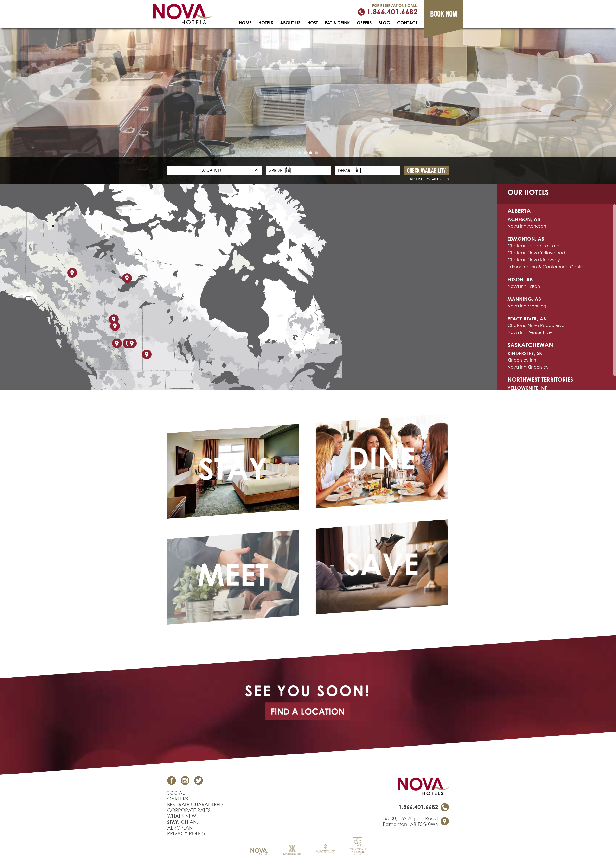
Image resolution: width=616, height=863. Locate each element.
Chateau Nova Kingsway (533, 259)
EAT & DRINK (337, 22)
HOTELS (265, 22)
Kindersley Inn (521, 360)
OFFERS (364, 22)
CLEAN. (182, 822)
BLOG (384, 22)
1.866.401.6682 (391, 12)
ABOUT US (290, 22)
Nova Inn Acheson (526, 226)
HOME (245, 22)
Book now (443, 14)
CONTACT (407, 22)
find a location (307, 711)
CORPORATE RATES (189, 810)
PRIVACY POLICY (186, 834)
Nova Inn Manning (526, 305)
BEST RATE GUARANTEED (195, 804)
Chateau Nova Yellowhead (536, 252)
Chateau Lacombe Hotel (533, 245)
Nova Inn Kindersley (528, 367)
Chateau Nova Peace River (536, 325)
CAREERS (177, 799)
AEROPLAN (180, 828)
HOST (312, 22)
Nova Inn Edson (523, 286)
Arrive (276, 170)
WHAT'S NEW (181, 816)
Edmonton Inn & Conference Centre (545, 266)
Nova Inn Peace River (530, 332)
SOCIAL (176, 793)
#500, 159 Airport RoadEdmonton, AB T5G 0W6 (410, 821)
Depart (345, 170)
